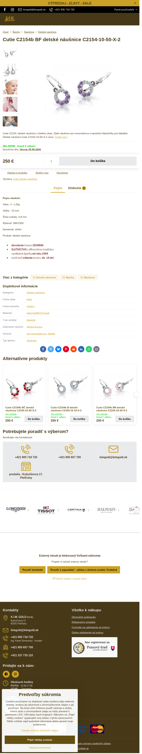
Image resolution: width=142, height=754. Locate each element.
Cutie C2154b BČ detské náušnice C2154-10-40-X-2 (20, 409)
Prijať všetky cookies (39, 739)
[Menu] (135, 19)
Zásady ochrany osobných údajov (92, 743)
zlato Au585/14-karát (38, 313)
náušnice (32, 340)
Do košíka (98, 161)
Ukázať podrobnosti (40, 747)
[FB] (5, 9)
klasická (31, 320)
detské (51, 333)
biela (29, 299)
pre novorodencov (36, 333)
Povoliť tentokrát (33, 569)
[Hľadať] (118, 19)
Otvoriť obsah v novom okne (71, 578)
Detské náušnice (36, 292)
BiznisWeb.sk (81, 748)
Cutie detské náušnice (25, 179)
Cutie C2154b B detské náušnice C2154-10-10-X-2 (66, 409)
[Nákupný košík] (127, 19)
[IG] (12, 9)
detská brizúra (34, 326)
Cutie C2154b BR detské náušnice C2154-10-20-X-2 (111, 409)
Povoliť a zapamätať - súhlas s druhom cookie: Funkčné (83, 569)
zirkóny (30, 306)
